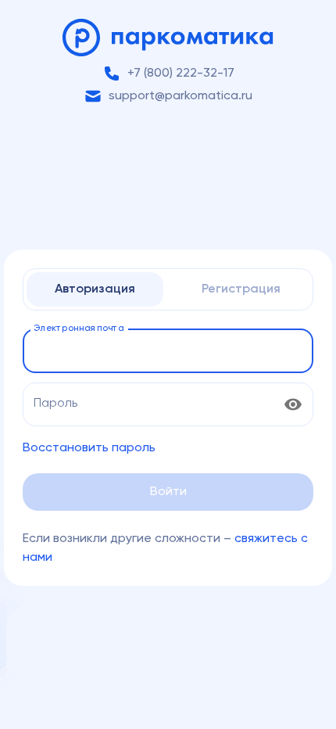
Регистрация (241, 289)
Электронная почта (79, 328)
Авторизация (95, 289)
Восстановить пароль (89, 448)
